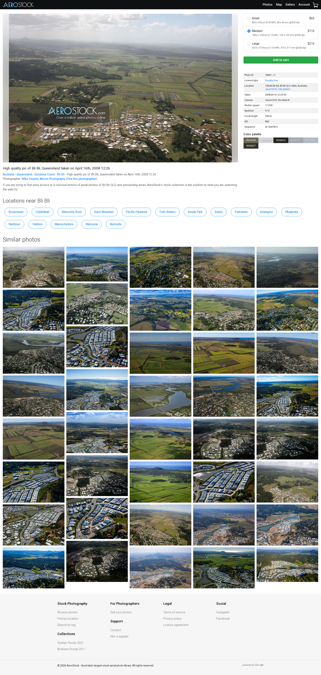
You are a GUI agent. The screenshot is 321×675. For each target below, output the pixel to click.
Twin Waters (167, 212)
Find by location (67, 618)
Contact (115, 630)
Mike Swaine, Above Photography (43, 179)
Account (304, 4)
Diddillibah (42, 212)
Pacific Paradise (136, 212)
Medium (283, 32)
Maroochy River (72, 212)
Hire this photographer (81, 179)
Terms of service (174, 612)
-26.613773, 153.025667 (277, 89)
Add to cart (281, 60)
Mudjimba (291, 212)
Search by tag (66, 625)
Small (283, 20)
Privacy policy (172, 618)
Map (279, 4)
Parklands (241, 212)
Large (283, 45)
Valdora (37, 224)
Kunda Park (195, 212)
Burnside (115, 224)
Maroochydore (64, 224)
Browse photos (67, 612)
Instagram (223, 612)
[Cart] (315, 4)
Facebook (223, 618)
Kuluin (219, 212)
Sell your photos (121, 612)
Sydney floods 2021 (70, 643)
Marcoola (92, 224)
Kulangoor (266, 212)
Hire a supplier (119, 636)
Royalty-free (271, 80)
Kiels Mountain (104, 212)
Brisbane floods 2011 (71, 649)
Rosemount (16, 212)
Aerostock (18, 4)
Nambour (14, 224)
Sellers (290, 4)
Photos (268, 4)
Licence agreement (176, 625)
